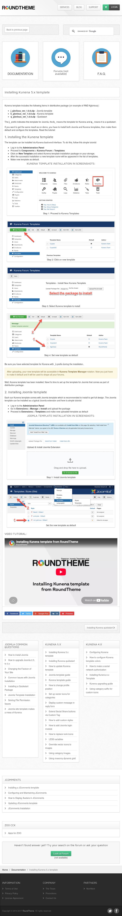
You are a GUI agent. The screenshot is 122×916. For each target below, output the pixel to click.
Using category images (59, 753)
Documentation (20, 74)
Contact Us (51, 898)
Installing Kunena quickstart (100, 627)
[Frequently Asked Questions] (101, 57)
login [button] (114, 7)
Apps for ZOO (14, 833)
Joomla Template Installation (21, 694)
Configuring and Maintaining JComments (27, 792)
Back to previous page (17, 29)
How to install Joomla (18, 654)
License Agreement (14, 898)
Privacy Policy (11, 893)
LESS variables (56, 739)
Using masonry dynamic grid (62, 758)
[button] (106, 7)
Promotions (51, 893)
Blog (79, 7)
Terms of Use (11, 888)
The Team (50, 888)
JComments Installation (19, 808)
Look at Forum (61, 853)
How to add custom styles (61, 720)
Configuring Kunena (99, 652)
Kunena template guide (60, 679)
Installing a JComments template (23, 787)
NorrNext (90, 888)
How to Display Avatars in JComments (26, 797)
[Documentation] (20, 57)
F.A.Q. (101, 74)
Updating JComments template (22, 803)
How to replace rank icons (61, 734)
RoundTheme (28, 910)
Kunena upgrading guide (101, 683)
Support (93, 7)
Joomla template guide (59, 674)
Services (64, 7)
